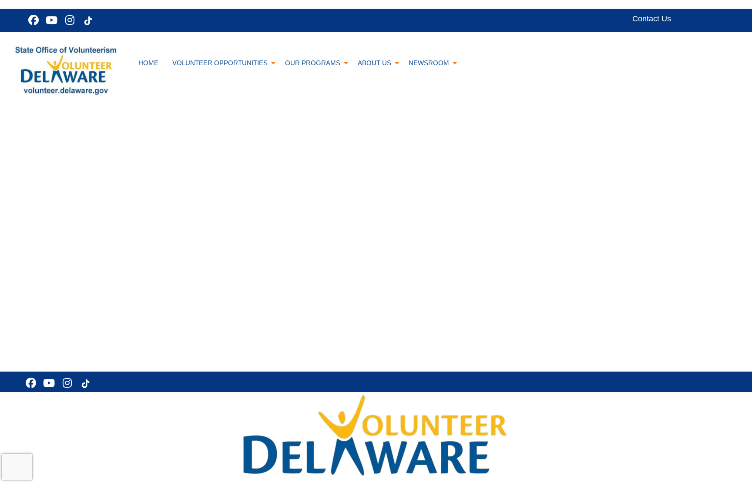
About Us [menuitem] (374, 63)
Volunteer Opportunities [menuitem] (220, 63)
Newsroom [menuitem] (429, 63)
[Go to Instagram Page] (69, 20)
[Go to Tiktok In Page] (87, 21)
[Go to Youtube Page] (50, 20)
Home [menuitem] (148, 63)
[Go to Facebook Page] (32, 20)
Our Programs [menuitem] (312, 63)
